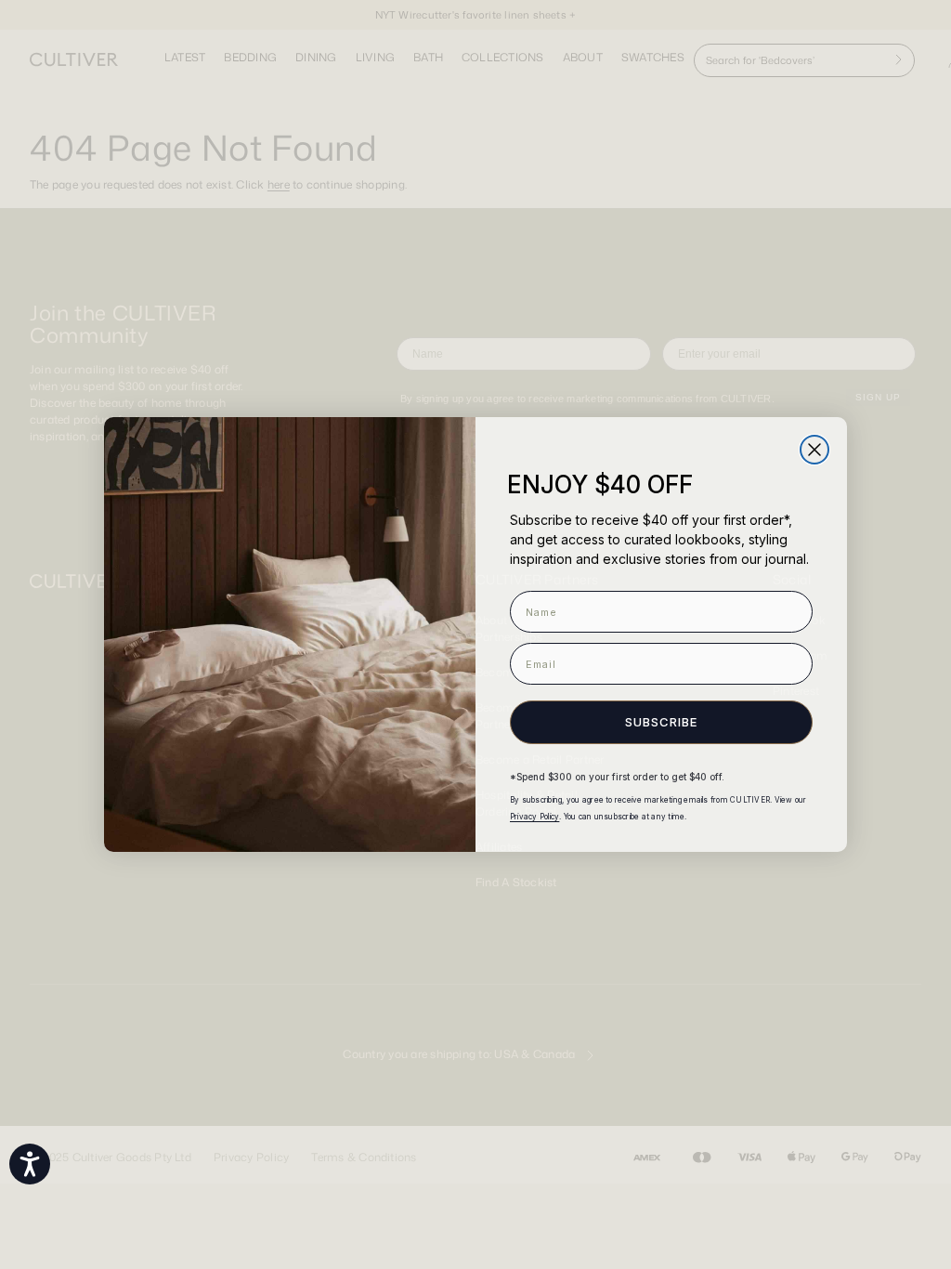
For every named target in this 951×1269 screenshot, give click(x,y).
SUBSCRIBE (661, 721)
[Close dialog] (814, 450)
